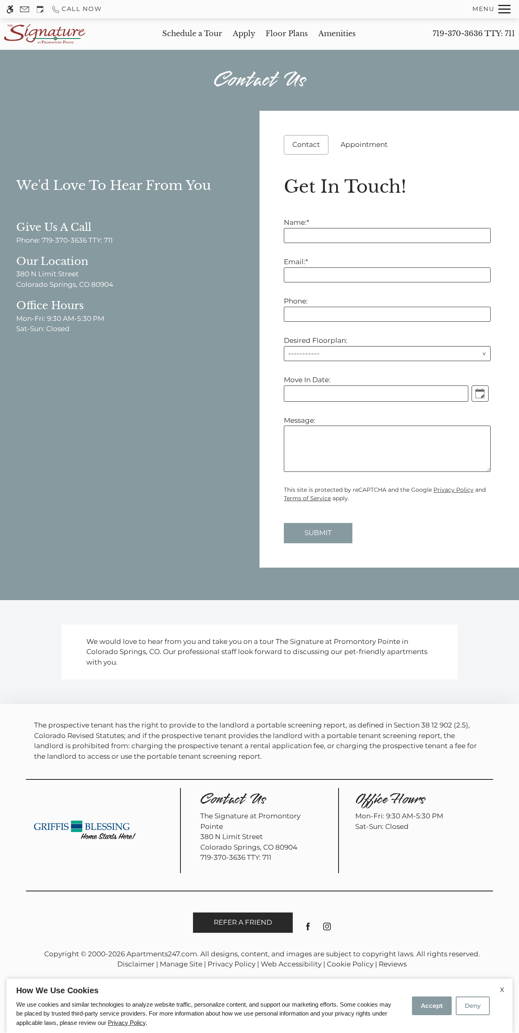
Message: (299, 420)
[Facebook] (308, 930)
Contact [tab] (306, 144)
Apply (244, 33)
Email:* (296, 262)
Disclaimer (135, 964)
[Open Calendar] (480, 393)
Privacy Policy (453, 489)
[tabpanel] (389, 357)
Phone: (296, 301)
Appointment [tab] (364, 144)
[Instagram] (327, 930)
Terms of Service (307, 498)
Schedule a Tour (192, 33)
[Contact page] (24, 9)
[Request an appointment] (40, 9)
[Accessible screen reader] (10, 9)
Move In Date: (307, 380)
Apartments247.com (162, 954)
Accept (432, 1005)
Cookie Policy (350, 964)
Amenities (337, 33)
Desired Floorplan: (315, 340)
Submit (318, 533)
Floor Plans (287, 33)
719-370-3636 (474, 33)
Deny (473, 1005)
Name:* (296, 222)
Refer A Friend (243, 922)
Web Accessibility (291, 964)
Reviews (393, 964)
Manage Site (181, 964)
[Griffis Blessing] (84, 829)
